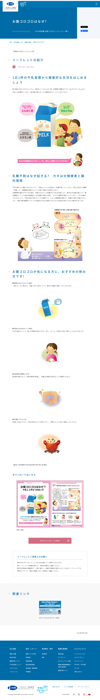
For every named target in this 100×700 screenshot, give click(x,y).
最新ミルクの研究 (31, 654)
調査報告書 (29, 661)
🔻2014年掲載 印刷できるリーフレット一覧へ (51, 31)
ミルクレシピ (13, 672)
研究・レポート (31, 649)
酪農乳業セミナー (63, 670)
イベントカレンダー (80, 654)
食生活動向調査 (30, 664)
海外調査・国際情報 (31, 668)
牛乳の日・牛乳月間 (80, 664)
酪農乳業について (15, 661)
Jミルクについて (80, 649)
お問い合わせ (78, 672)
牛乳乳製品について (15, 664)
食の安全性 (13, 657)
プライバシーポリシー (83, 687)
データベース (62, 657)
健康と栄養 (13, 654)
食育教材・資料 (47, 649)
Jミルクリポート (79, 657)
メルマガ (76, 668)
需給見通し (61, 654)
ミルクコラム (13, 668)
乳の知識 (13, 649)
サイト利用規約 (68, 687)
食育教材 (44, 654)
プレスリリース (78, 661)
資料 (43, 657)
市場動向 (28, 672)
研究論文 (28, 657)
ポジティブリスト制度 (64, 661)
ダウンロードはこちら (26, 67)
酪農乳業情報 (62, 649)
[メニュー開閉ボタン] (96, 4)
